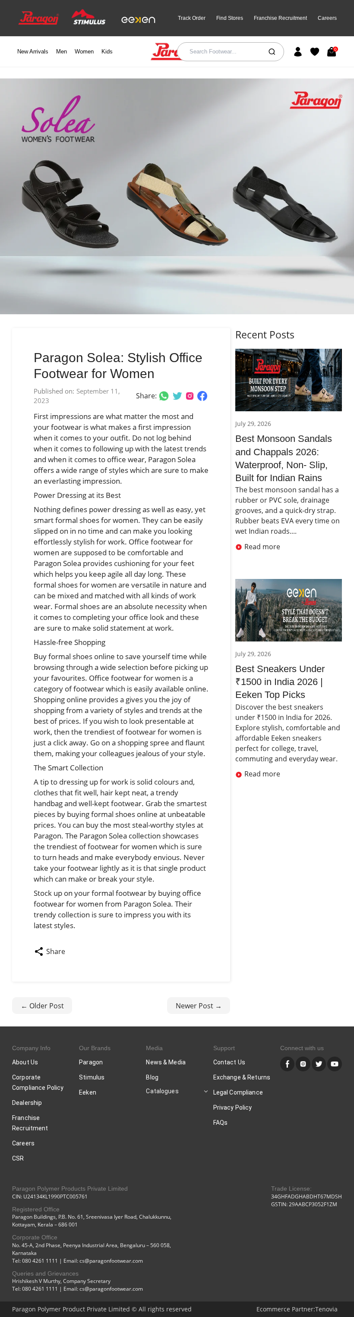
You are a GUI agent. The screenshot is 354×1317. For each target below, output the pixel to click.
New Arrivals (32, 51)
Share (55, 951)
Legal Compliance (238, 1092)
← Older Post (42, 1005)
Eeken (87, 1092)
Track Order (191, 18)
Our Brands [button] (95, 1048)
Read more (262, 546)
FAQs (220, 1122)
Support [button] (224, 1048)
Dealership (27, 1102)
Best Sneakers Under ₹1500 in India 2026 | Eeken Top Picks (280, 682)
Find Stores (229, 18)
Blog (152, 1077)
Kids (107, 51)
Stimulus (91, 1077)
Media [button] (154, 1048)
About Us (25, 1062)
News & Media (166, 1062)
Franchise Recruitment (280, 18)
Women (84, 51)
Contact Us (229, 1062)
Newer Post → (199, 1005)
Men (61, 51)
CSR (18, 1158)
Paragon (91, 1062)
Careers (327, 18)
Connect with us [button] (302, 1048)
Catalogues (162, 1091)
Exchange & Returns (242, 1077)
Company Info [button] (31, 1048)
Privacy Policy (232, 1107)
